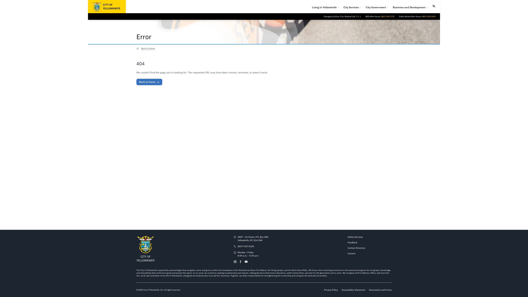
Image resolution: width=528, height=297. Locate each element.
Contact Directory (356, 248)
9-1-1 (358, 16)
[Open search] (434, 6)
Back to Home (148, 48)
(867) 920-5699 (429, 16)
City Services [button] (351, 7)
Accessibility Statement (353, 289)
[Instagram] (235, 261)
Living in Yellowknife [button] (324, 7)
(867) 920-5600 (246, 246)
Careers (351, 253)
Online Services (355, 237)
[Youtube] (246, 261)
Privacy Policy (331, 289)
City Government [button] (376, 7)
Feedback (352, 242)
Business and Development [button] (409, 7)
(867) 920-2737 (388, 16)
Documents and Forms (380, 289)
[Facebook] (240, 261)
